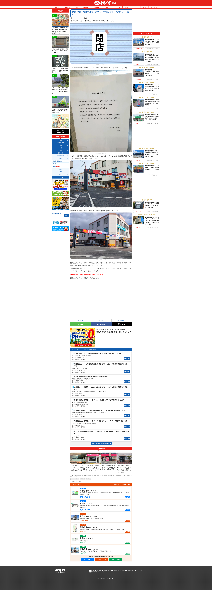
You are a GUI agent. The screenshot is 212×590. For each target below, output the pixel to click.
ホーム (92, 570)
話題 (126, 7)
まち (118, 7)
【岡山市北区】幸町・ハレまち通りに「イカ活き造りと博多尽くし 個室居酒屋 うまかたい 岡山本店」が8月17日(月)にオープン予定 (152, 220)
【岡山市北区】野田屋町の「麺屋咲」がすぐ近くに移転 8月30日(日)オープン (60, 50)
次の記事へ (121, 320)
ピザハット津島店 (75, 479)
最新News (67, 7)
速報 (144, 7)
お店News (96, 7)
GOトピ (57, 7)
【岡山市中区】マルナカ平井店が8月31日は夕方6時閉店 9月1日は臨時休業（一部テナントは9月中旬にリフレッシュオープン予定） (152, 58)
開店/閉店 (85, 7)
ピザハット (92, 268)
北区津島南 (82, 479)
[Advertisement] (146, 20)
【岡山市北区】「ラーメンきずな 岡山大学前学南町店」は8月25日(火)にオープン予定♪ (60, 70)
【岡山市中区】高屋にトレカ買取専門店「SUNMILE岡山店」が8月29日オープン (60, 111)
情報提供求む (107, 570)
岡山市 (115, 3)
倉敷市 (56, 166)
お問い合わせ (130, 570)
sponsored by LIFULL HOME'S (122, 484)
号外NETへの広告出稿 (119, 570)
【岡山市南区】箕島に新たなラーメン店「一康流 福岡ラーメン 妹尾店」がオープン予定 (152, 167)
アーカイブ (154, 7)
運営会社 (99, 570)
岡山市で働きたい (77, 349)
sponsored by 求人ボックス (89, 349)
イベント (135, 7)
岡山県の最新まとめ (57, 161)
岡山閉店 (88, 479)
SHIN (80, 481)
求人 (77, 7)
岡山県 (85, 18)
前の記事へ (81, 320)
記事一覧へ (101, 320)
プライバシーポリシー (142, 570)
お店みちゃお (108, 7)
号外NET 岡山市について (97, 572)
